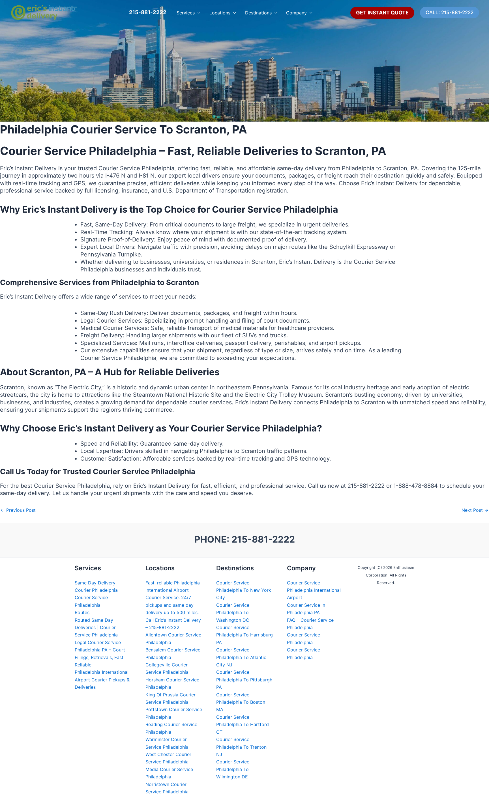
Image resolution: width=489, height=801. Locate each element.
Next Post (475, 510)
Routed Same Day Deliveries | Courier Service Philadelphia (96, 627)
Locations (219, 13)
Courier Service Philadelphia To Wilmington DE (232, 769)
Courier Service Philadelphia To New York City (243, 590)
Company (296, 13)
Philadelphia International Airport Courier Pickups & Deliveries (102, 679)
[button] (197, 12)
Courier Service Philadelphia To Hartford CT (242, 724)
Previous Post (18, 510)
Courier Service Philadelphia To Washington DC (232, 612)
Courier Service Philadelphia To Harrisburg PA (244, 635)
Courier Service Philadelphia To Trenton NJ (241, 747)
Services (186, 13)
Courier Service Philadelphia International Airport (314, 590)
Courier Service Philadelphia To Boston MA (240, 702)
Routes (82, 612)
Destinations (258, 13)
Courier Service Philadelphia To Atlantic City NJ (241, 657)
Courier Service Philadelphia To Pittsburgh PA (244, 679)
